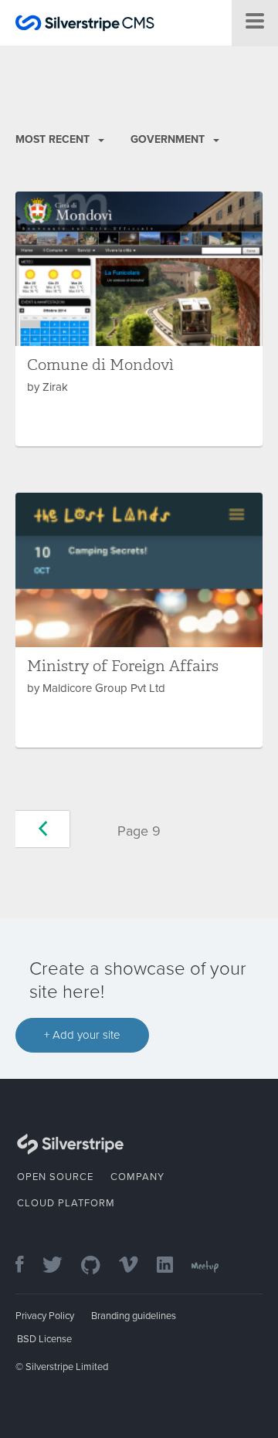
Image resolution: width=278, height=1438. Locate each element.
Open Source (55, 1177)
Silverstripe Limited (66, 1367)
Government (169, 139)
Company (137, 1177)
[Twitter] (60, 1266)
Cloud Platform (66, 1203)
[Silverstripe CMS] (84, 25)
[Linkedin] (172, 1266)
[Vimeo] (136, 1266)
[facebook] (27, 1266)
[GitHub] (98, 1266)
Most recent (54, 139)
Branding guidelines (133, 1316)
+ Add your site (82, 1035)
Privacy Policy (44, 1316)
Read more (139, 319)
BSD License (44, 1339)
